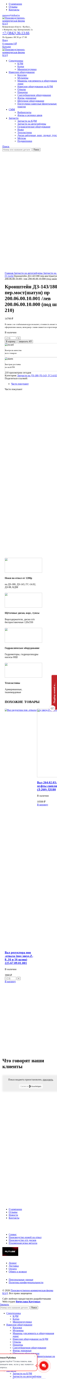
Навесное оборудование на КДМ (35, 86)
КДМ (20, 63)
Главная (9, 273)
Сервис (13, 1234)
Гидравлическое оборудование (33, 126)
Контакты (14, 1217)
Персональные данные (21, 1279)
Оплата (13, 1268)
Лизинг (13, 1263)
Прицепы (22, 92)
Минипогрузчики (27, 69)
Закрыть (4, 1304)
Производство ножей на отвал (25, 1237)
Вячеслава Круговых (28, 1301)
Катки (20, 66)
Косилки (22, 75)
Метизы (21, 138)
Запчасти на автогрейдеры (31, 123)
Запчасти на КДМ (27, 121)
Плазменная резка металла (23, 1243)
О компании (15, 1209)
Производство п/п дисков (22, 1240)
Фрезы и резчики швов (29, 115)
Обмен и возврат (18, 1271)
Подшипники (24, 141)
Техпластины (24, 132)
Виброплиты (24, 112)
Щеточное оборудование (30, 101)
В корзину (11, 341)
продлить (48, 1079)
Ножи (20, 129)
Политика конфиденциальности (26, 1282)
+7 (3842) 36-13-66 (15, 33)
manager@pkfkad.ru (11, 15)
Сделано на (24, 1086)
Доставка (14, 1265)
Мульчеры (22, 78)
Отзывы (13, 1212)
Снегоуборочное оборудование (34, 95)
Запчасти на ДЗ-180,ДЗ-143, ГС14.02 (37, 375)
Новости (13, 1215)
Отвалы (21, 89)
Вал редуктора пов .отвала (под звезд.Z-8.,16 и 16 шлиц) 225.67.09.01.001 (19, 958)
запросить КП (25, 341)
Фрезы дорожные (26, 98)
